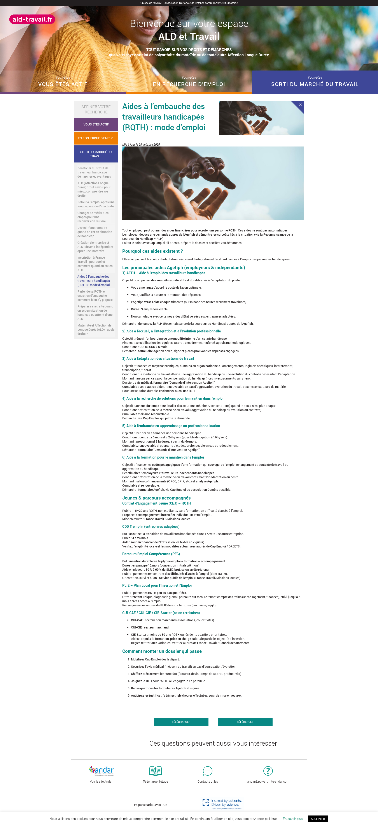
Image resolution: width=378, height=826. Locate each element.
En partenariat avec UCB (150, 805)
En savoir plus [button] (293, 818)
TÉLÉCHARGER (181, 722)
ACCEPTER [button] (318, 819)
